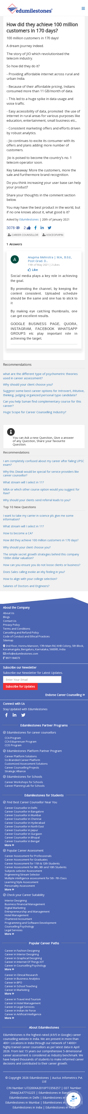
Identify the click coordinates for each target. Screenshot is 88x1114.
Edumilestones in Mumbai (22, 1102)
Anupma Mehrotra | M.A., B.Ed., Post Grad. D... (50, 259)
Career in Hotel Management (23, 1003)
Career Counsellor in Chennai (23, 819)
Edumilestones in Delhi (24, 1097)
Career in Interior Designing (22, 954)
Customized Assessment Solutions (26, 763)
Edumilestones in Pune (60, 1107)
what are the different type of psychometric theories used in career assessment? (40, 376)
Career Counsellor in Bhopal (22, 837)
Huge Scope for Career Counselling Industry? (34, 412)
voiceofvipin (54, 235)
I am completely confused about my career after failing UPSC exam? (43, 463)
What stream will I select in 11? (23, 482)
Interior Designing (16, 900)
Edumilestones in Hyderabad (61, 1102)
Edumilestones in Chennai (60, 1097)
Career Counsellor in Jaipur (21, 830)
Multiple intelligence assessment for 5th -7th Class (36, 878)
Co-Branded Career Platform (22, 760)
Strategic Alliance (15, 771)
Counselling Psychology (19, 926)
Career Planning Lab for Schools (25, 786)
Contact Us (9, 621)
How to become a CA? (18, 533)
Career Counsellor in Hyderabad (25, 823)
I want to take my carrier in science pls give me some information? (38, 517)
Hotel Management (16, 915)
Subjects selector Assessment (23, 871)
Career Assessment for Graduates (26, 859)
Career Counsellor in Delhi (21, 808)
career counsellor (24, 235)
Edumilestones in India (27, 1107)
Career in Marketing (17, 990)
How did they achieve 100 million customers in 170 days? (40, 540)
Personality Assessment (20, 886)
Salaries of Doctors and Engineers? (26, 586)
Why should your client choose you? (28, 384)
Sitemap (8, 640)
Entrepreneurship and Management (27, 911)
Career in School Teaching (21, 986)
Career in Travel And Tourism (23, 999)
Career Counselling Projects (22, 767)
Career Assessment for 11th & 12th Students (32, 863)
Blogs (6, 617)
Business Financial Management (25, 904)
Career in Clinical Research (21, 975)
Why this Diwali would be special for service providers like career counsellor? (41, 473)
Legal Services (14, 930)
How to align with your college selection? (30, 579)
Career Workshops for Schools (24, 782)
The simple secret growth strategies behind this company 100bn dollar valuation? (41, 556)
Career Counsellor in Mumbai (23, 815)
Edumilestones (29, 219)
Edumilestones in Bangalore (57, 1093)
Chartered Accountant (18, 919)
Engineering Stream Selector (22, 874)
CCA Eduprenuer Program (20, 741)
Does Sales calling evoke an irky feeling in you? (34, 572)
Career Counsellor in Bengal (22, 841)
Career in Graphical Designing (23, 958)
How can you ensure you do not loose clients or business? (41, 565)
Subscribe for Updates (20, 686)
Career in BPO (13, 982)
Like (34, 270)
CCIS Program (13, 745)
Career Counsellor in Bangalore (24, 811)
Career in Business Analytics (22, 978)
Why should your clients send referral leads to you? (36, 500)
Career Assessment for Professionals (28, 856)
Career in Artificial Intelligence (23, 1014)
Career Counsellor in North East (24, 826)
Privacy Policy (11, 625)
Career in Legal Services (20, 1007)
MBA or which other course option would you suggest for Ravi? (41, 491)
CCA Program (13, 738)
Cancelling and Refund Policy (21, 632)
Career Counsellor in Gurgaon (23, 834)
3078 (13, 227)
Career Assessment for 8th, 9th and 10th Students (36, 867)
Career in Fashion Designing (22, 950)
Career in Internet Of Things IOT (24, 962)
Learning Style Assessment (21, 882)
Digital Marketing (15, 908)
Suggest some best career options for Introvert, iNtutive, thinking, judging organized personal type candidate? (44, 393)
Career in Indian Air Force (20, 1010)
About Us (8, 613)
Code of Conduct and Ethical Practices (26, 636)
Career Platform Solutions (21, 756)
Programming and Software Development (30, 923)
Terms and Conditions (16, 628)
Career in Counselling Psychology (25, 965)
